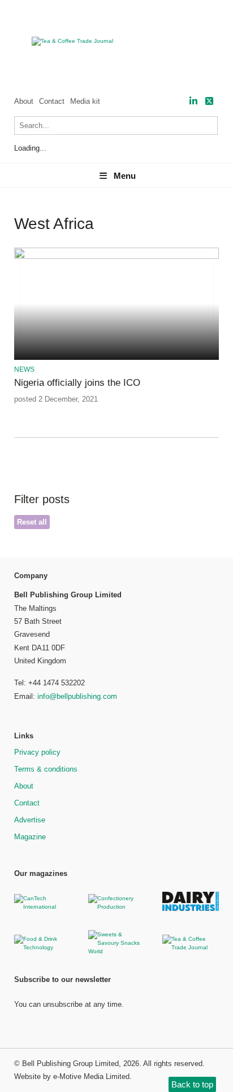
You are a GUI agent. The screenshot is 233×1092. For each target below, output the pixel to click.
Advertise (29, 820)
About (23, 101)
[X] (209, 101)
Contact (51, 101)
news (24, 369)
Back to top (192, 1084)
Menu (125, 175)
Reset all (32, 522)
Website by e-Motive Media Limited (72, 1076)
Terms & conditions (45, 769)
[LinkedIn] (193, 101)
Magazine (30, 837)
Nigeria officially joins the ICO (77, 382)
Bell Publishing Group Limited (70, 1063)
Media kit (85, 101)
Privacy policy (37, 752)
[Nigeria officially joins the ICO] (116, 257)
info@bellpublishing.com (77, 696)
